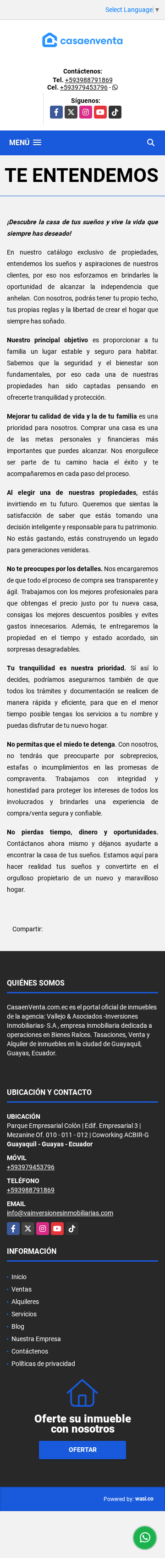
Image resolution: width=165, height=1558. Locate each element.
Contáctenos (29, 1351)
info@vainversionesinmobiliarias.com (60, 1213)
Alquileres (25, 1301)
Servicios (24, 1314)
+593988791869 (89, 80)
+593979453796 (84, 87)
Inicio (19, 1276)
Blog (17, 1326)
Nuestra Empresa (36, 1339)
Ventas (21, 1289)
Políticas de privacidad (43, 1363)
